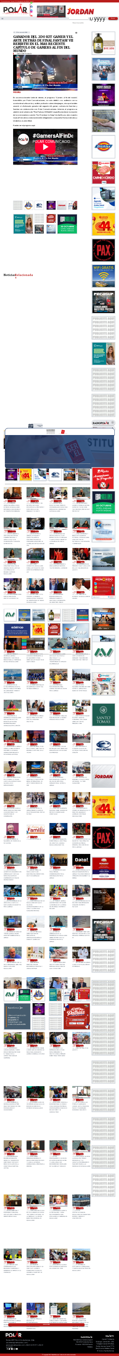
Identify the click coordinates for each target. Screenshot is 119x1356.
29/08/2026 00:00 (81, 1046)
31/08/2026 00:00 (82, 592)
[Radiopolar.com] (2, 18)
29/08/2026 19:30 (81, 867)
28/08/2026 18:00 (81, 1208)
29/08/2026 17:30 (81, 898)
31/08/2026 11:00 (36, 531)
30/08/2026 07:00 (35, 806)
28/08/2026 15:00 (12, 1316)
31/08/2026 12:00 (59, 501)
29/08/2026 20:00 (58, 867)
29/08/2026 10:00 (81, 960)
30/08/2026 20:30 (81, 651)
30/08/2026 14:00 (58, 744)
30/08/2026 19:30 (35, 682)
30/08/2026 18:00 (35, 713)
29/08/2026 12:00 (35, 960)
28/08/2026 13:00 (58, 1316)
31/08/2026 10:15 (13, 562)
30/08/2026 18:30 (12, 713)
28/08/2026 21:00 (58, 1100)
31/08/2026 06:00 (36, 592)
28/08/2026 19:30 (58, 1154)
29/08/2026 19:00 (12, 898)
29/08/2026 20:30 (35, 867)
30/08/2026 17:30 (58, 713)
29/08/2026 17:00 (12, 929)
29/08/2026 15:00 (58, 929)
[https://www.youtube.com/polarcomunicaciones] (32, 15)
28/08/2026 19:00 (12, 1208)
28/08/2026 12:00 (81, 1316)
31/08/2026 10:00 (36, 562)
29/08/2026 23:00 (58, 837)
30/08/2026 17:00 (81, 713)
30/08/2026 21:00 (58, 651)
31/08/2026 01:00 (59, 592)
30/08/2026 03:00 (35, 837)
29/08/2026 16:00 (35, 929)
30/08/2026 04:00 (12, 837)
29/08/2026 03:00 (58, 1046)
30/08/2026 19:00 (58, 682)
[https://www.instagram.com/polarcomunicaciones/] (32, 12)
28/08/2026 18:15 (58, 1208)
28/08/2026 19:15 (81, 1154)
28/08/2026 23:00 (12, 1100)
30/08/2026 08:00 (12, 806)
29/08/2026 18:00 (58, 898)
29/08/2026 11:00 (58, 960)
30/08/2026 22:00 (35, 651)
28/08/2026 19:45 (35, 1154)
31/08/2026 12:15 (36, 501)
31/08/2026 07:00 (13, 592)
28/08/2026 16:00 (81, 1262)
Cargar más (46, 1324)
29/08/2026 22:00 (81, 837)
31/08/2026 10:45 (59, 531)
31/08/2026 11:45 (82, 501)
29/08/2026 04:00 (35, 1046)
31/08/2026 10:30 (82, 531)
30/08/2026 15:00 (35, 744)
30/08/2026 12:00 (12, 775)
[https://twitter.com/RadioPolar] (32, 9)
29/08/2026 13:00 (12, 960)
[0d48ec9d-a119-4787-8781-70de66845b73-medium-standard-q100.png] (15, 14)
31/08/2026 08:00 (82, 562)
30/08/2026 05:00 (81, 806)
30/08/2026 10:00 (58, 775)
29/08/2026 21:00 (12, 867)
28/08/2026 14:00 (35, 1316)
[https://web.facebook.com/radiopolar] (32, 7)
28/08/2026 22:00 (35, 1100)
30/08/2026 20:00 (12, 682)
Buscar (113, 18)
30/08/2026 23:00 (12, 651)
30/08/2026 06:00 (58, 806)
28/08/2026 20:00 (12, 1154)
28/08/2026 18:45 (35, 1208)
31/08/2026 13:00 (40, 426)
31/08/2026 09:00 (59, 562)
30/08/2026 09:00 (81, 775)
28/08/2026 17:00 (58, 1262)
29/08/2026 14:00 (81, 929)
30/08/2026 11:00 (35, 775)
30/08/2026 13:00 (81, 744)
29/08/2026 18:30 (35, 898)
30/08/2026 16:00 (12, 744)
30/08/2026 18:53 (81, 682)
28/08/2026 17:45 (12, 1262)
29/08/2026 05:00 (12, 1046)
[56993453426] (32, 4)
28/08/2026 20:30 (81, 1100)
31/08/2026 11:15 (13, 531)
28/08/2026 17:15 (35, 1262)
